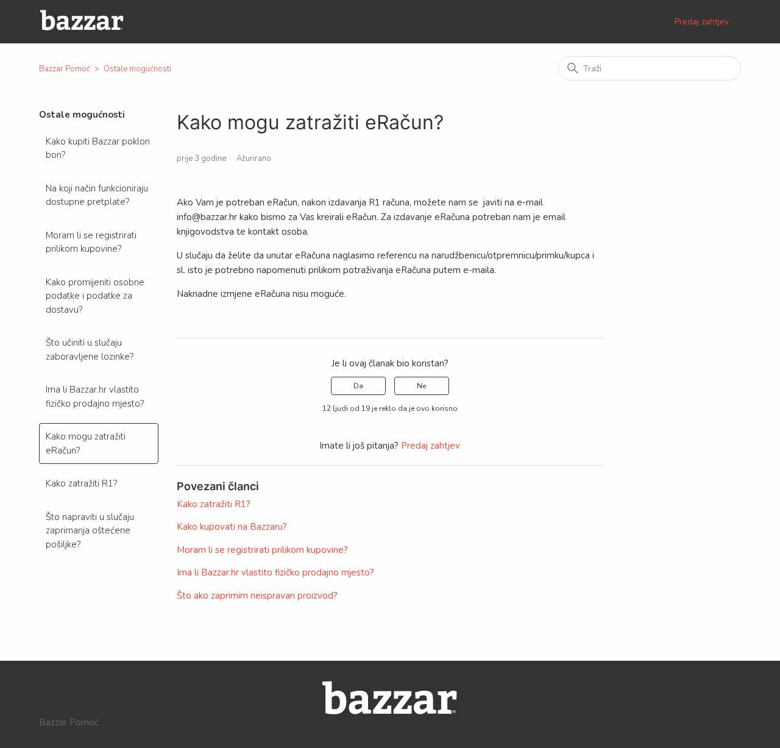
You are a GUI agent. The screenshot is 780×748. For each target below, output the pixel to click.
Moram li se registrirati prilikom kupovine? (91, 242)
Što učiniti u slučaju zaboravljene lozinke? (89, 350)
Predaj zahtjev (702, 21)
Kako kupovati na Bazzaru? (232, 527)
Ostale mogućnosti (137, 68)
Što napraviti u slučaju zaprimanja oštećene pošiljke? (90, 530)
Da (358, 386)
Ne (421, 386)
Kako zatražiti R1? (81, 483)
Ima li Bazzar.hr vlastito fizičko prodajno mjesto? (95, 396)
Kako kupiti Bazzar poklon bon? (98, 148)
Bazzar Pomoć (64, 68)
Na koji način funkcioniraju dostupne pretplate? (97, 195)
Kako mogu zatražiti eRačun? (86, 443)
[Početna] (82, 28)
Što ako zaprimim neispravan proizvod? (257, 595)
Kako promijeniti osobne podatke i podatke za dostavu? (95, 296)
